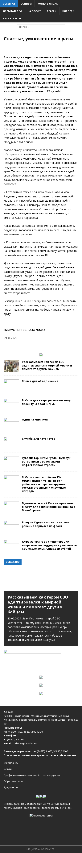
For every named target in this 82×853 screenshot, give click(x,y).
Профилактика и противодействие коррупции (32, 775)
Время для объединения (40, 381)
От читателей (12, 11)
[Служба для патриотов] (11, 446)
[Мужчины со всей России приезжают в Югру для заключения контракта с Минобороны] (11, 511)
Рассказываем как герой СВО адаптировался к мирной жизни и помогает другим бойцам (47, 365)
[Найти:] (41, 27)
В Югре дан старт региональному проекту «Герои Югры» (46, 401)
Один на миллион (35, 419)
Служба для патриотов (38, 438)
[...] (53, 640)
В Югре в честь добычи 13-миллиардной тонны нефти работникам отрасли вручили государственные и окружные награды (44, 484)
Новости (68, 11)
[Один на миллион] (11, 427)
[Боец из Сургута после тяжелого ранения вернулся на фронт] (11, 530)
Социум (26, 3)
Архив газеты (12, 18)
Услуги (8, 769)
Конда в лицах (48, 3)
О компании (11, 763)
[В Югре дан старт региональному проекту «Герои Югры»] (11, 408)
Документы (11, 787)
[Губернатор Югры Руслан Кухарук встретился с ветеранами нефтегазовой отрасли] (11, 465)
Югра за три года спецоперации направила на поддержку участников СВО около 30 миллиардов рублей (49, 545)
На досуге (34, 11)
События (9, 3)
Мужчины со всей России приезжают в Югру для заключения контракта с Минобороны (49, 506)
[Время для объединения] (11, 388)
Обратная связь (13, 781)
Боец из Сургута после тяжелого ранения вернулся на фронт (45, 524)
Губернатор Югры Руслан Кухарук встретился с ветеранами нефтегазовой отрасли (46, 461)
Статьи (51, 11)
